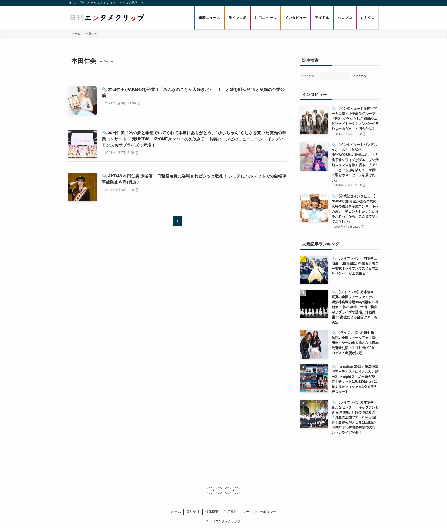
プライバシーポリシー (259, 512)
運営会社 (193, 512)
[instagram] (219, 490)
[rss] (228, 490)
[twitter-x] (210, 490)
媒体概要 (212, 512)
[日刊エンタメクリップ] (107, 17)
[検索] (236, 490)
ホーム (176, 512)
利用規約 (230, 512)
